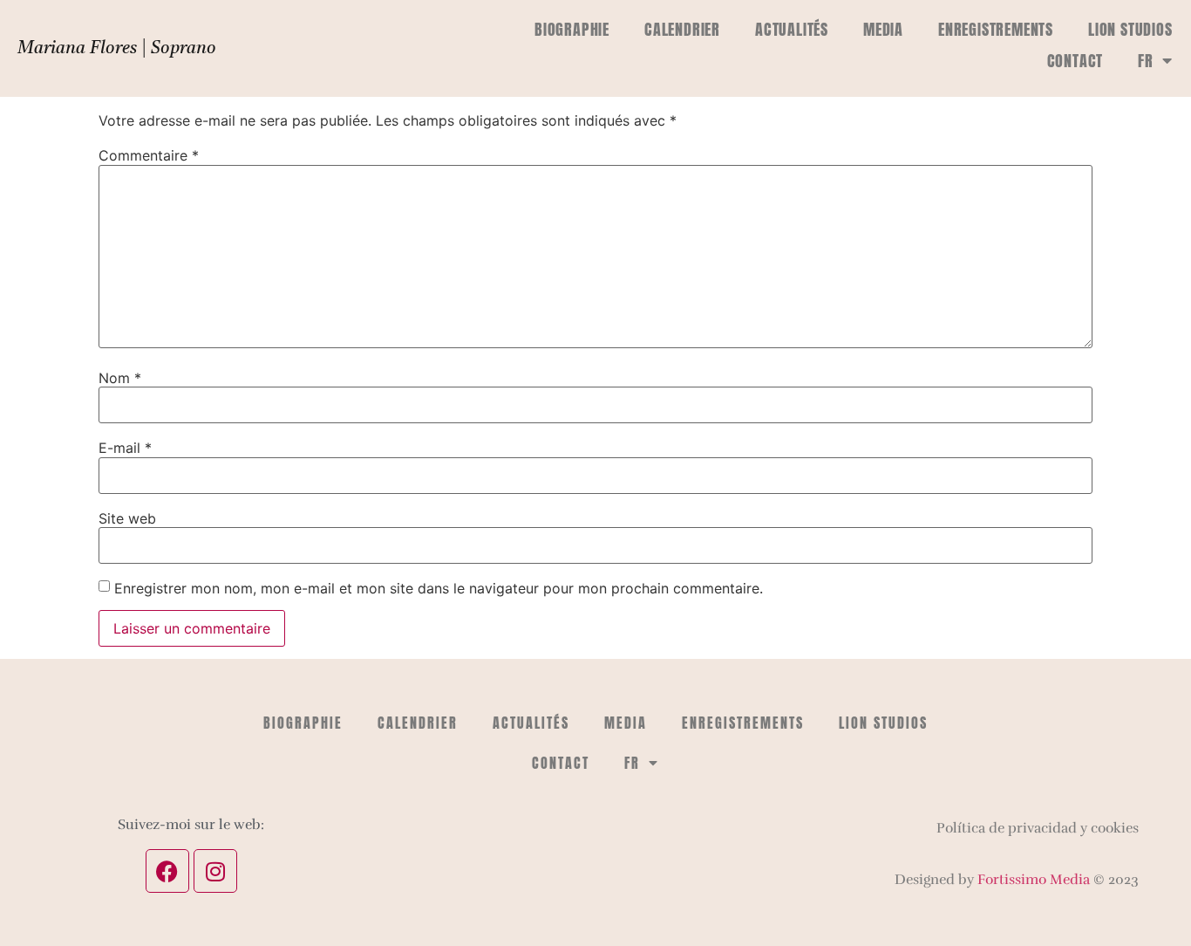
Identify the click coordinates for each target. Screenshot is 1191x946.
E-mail (125, 448)
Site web (127, 518)
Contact (1075, 60)
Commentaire (149, 155)
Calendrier (682, 29)
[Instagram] (215, 871)
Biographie (571, 29)
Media (883, 29)
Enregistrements (995, 29)
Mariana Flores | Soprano (116, 49)
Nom (120, 378)
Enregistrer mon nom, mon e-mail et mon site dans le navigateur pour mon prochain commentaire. (438, 588)
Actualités (791, 29)
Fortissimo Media (1033, 879)
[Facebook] (167, 871)
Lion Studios (1130, 29)
